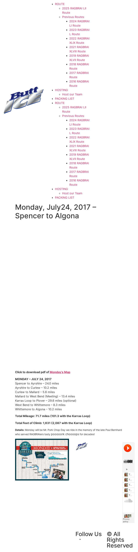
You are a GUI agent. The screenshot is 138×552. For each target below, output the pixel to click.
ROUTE (60, 4)
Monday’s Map (60, 372)
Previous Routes (73, 17)
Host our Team (72, 94)
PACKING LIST (64, 98)
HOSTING (61, 90)
